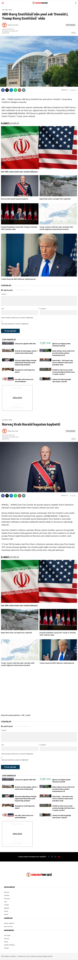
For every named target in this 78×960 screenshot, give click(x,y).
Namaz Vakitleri (9, 923)
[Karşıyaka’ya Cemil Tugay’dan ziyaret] (8, 370)
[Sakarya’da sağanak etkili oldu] (8, 344)
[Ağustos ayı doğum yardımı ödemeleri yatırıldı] (45, 344)
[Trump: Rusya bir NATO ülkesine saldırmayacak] (39, 255)
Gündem (6, 895)
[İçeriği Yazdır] (23, 90)
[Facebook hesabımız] (49, 857)
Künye (6, 914)
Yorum (4, 294)
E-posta (43, 309)
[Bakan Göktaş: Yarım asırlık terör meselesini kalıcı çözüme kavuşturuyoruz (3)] (45, 351)
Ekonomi (7, 898)
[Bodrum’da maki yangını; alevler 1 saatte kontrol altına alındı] (8, 351)
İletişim (6, 948)
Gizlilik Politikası (9, 945)
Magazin (6, 908)
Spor (5, 902)
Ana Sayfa (7, 935)
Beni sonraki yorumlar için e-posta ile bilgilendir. (17, 318)
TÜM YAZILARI (70, 25)
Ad (3, 309)
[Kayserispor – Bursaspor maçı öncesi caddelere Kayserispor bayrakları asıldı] (45, 361)
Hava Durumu (8, 926)
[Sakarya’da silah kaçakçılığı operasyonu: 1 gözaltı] (45, 380)
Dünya (73, 33)
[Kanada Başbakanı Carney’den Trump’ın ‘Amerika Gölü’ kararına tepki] (19, 213)
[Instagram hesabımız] (55, 857)
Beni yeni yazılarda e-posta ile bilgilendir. (15, 324)
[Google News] (73, 90)
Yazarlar (6, 892)
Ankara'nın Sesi (13, 25)
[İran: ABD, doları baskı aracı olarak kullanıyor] (39, 147)
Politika (6, 905)
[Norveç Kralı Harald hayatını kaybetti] (19, 185)
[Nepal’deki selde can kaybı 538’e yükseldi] (58, 185)
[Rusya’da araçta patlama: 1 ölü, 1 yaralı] (39, 691)
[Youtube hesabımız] (59, 857)
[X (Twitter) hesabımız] (52, 857)
